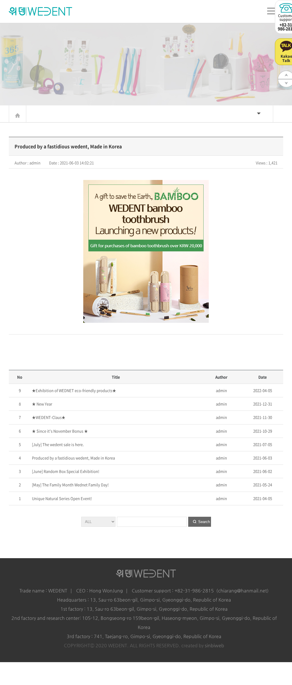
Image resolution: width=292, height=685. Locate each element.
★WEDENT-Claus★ (48, 417)
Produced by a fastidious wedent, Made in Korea (73, 457)
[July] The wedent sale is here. (57, 444)
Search (204, 522)
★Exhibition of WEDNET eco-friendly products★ (73, 390)
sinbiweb (214, 645)
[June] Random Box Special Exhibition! (65, 471)
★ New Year (41, 403)
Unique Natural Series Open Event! (61, 498)
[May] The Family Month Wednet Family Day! (70, 484)
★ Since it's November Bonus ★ (59, 431)
